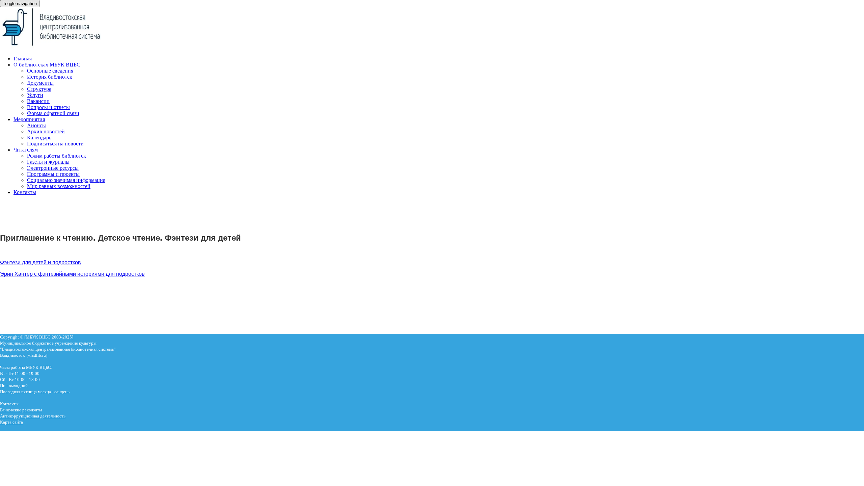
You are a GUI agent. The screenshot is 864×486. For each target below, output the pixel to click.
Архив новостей (46, 131)
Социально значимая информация (66, 180)
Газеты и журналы (48, 162)
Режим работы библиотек (56, 156)
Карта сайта (11, 422)
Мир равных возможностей (58, 186)
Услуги (35, 95)
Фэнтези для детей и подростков (40, 262)
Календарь (39, 137)
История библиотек (49, 77)
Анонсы (36, 125)
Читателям (26, 150)
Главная (23, 58)
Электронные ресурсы (53, 168)
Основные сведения (50, 71)
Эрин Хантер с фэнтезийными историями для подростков (72, 274)
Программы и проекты (53, 174)
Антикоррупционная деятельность (32, 415)
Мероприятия (29, 119)
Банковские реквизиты (21, 409)
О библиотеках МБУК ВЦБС (47, 65)
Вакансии (38, 101)
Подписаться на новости (55, 143)
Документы (40, 83)
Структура (39, 89)
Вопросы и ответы (48, 107)
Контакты (25, 192)
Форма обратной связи (53, 113)
